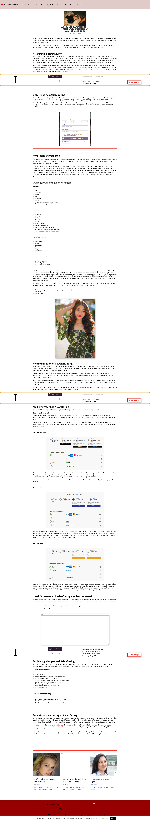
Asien (36, 5)
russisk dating (50, 69)
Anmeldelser (78, 33)
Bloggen (67, 815)
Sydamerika (63, 5)
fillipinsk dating (69, 69)
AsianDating (133, 82)
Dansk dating (45, 5)
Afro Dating (40, 809)
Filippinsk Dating (64, 809)
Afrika (30, 5)
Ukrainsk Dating (48, 815)
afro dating (59, 69)
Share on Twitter (7, 744)
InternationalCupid (59, 727)
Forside (24, 5)
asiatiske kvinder (76, 38)
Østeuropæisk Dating (51, 809)
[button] (115, 773)
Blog (81, 5)
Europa (54, 5)
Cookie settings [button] (104, 818)
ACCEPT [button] (113, 818)
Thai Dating (39, 815)
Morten (72, 33)
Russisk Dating (59, 815)
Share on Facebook (2, 744)
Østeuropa (73, 5)
